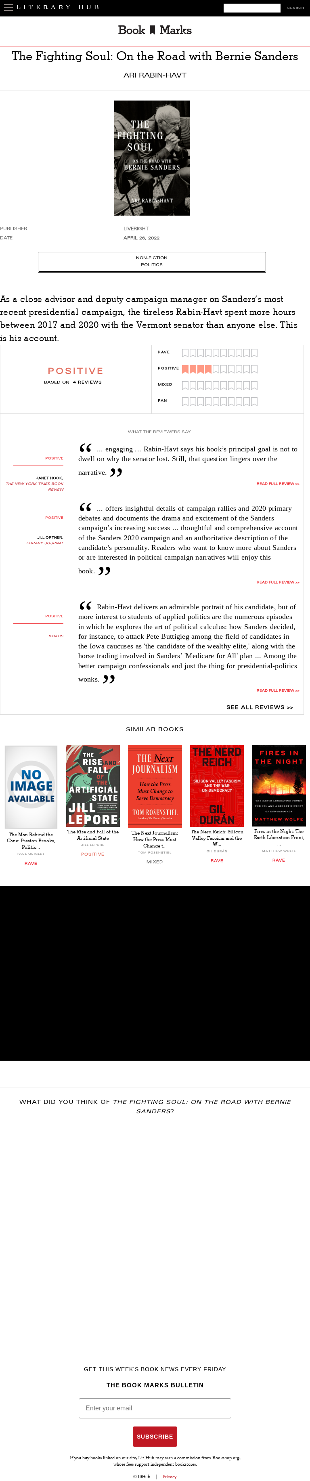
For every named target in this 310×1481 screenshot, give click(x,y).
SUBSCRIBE (155, 1436)
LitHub (144, 1476)
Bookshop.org (225, 1458)
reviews (87, 383)
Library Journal (44, 543)
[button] (155, 973)
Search (295, 8)
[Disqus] (155, 1229)
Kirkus (55, 636)
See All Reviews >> (259, 707)
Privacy (170, 1476)
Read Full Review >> (278, 484)
